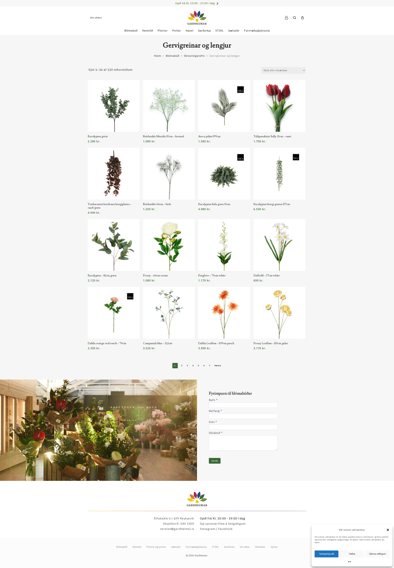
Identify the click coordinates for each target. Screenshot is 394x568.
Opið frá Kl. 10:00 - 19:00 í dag (195, 3)
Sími (213, 422)
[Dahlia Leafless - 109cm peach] (224, 313)
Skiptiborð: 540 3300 (178, 523)
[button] (387, 529)
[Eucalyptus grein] (114, 106)
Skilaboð (215, 433)
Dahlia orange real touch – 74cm (107, 343)
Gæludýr (176, 547)
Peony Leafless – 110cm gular (270, 343)
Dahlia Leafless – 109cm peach (216, 343)
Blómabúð (172, 55)
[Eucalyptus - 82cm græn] (114, 245)
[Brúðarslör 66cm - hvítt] (169, 174)
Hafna (352, 553)
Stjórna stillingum (377, 553)
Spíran (274, 547)
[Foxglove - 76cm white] (224, 245)
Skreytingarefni (194, 55)
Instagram (207, 529)
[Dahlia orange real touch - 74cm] (114, 313)
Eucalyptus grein (98, 136)
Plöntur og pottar (156, 547)
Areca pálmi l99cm (209, 136)
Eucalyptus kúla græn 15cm (214, 204)
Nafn (213, 400)
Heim (157, 55)
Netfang (215, 411)
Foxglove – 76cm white (212, 275)
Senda (214, 460)
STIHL (215, 547)
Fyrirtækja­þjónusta (196, 547)
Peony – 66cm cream (155, 275)
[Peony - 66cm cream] (169, 245)
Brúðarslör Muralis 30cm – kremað (163, 136)
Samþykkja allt (326, 553)
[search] (294, 17)
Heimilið (137, 547)
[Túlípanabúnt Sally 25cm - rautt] (279, 106)
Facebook (225, 529)
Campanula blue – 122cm (157, 343)
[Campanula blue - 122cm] (169, 313)
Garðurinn (229, 547)
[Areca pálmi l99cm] (224, 106)
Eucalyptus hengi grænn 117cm (271, 204)
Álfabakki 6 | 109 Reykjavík (174, 518)
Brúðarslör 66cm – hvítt (157, 204)
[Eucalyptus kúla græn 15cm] (224, 174)
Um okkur (245, 547)
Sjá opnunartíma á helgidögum (223, 523)
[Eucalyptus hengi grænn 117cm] (279, 174)
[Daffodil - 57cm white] (279, 245)
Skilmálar (260, 547)
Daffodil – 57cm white (266, 275)
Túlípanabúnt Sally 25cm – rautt (272, 136)
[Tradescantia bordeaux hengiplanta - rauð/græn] (114, 174)
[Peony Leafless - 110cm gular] (279, 313)
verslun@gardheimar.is (177, 529)
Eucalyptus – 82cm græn (102, 275)
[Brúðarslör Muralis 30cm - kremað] (169, 106)
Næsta (218, 365)
